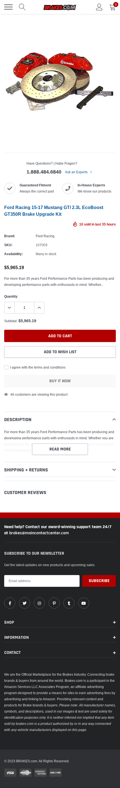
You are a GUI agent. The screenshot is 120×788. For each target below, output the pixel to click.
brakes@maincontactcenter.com (39, 533)
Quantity (11, 296)
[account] (99, 7)
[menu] (8, 7)
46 (12, 394)
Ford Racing (45, 236)
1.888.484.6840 (44, 172)
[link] (9, 603)
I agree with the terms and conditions (37, 367)
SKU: (8, 245)
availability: (13, 254)
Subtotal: (11, 321)
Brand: (9, 236)
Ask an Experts (76, 172)
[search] (22, 7)
